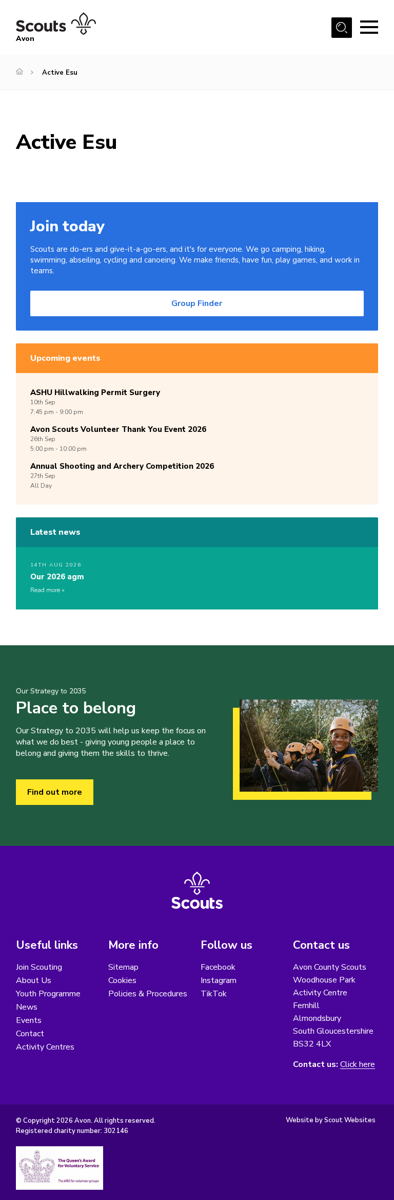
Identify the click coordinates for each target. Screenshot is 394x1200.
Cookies (122, 980)
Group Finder (196, 303)
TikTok (214, 993)
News (26, 1007)
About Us (33, 980)
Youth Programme (48, 993)
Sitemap (123, 967)
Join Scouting (39, 967)
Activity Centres (45, 1047)
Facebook (218, 967)
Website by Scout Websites (331, 1120)
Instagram (219, 980)
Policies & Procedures (147, 993)
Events (29, 1020)
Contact (30, 1033)
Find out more (54, 792)
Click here (357, 1064)
